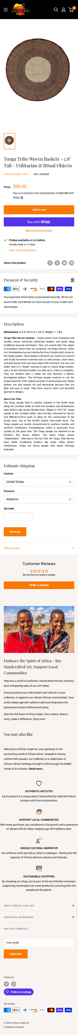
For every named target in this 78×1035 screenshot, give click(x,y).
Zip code (9, 508)
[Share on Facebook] (50, 263)
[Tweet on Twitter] (64, 263)
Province (9, 491)
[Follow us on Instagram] (13, 984)
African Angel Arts (16, 174)
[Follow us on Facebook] (6, 984)
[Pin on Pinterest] (57, 263)
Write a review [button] (39, 585)
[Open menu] (6, 9)
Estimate (15, 531)
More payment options (39, 230)
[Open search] (56, 10)
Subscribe (15, 954)
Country (8, 473)
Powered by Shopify (14, 1027)
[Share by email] (71, 263)
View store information (22, 250)
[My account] (63, 10)
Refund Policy (12, 548)
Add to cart (39, 209)
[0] (71, 9)
